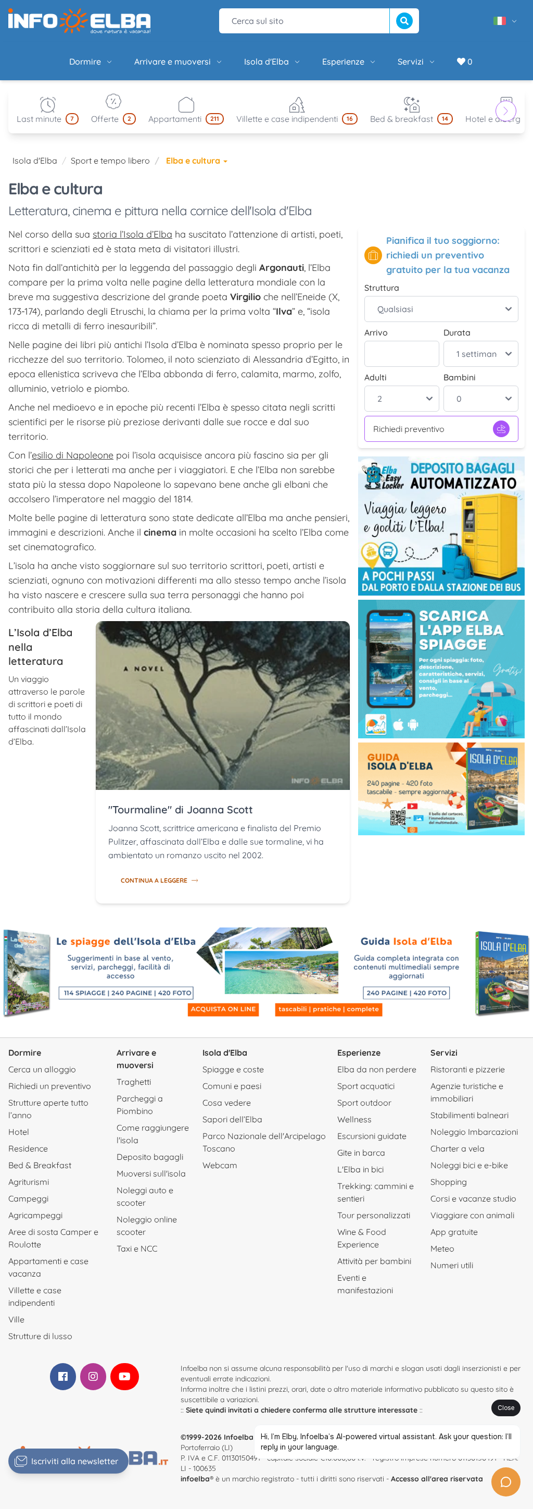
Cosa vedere (226, 1102)
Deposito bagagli (150, 1157)
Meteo (442, 1248)
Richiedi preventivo (409, 429)
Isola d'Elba (266, 61)
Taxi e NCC (137, 1248)
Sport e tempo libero (110, 160)
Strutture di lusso (40, 1336)
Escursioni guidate (372, 1136)
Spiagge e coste (233, 1069)
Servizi (411, 61)
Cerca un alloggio (42, 1069)
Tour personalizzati (373, 1215)
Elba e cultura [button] (194, 160)
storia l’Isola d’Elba (132, 234)
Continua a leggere (154, 880)
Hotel (18, 1132)
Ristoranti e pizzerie (467, 1069)
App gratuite (454, 1232)
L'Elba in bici (360, 1169)
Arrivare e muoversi (172, 61)
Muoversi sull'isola (151, 1173)
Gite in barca (361, 1152)
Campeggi (28, 1198)
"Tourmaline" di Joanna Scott (180, 809)
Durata (457, 332)
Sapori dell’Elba (232, 1119)
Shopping (448, 1182)
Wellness (354, 1119)
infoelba (195, 1478)
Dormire (85, 61)
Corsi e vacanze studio (473, 1198)
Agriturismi (28, 1182)
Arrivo (376, 332)
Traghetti (134, 1082)
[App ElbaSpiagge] (441, 669)
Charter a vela (457, 1148)
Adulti (375, 377)
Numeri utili (451, 1265)
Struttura (381, 287)
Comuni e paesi (231, 1086)
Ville (16, 1319)
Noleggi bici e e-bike (469, 1165)
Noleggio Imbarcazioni (474, 1132)
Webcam (219, 1165)
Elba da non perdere (376, 1069)
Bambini (459, 377)
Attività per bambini (374, 1261)
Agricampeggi (35, 1215)
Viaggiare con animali (472, 1215)
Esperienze (343, 61)
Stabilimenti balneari (469, 1115)
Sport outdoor (364, 1102)
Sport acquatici (366, 1086)
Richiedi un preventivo (49, 1086)
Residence (28, 1148)
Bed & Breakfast (39, 1165)
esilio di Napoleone (72, 455)
